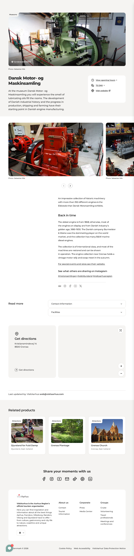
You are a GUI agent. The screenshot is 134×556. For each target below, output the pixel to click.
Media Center (86, 511)
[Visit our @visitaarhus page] (74, 479)
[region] (92, 351)
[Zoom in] (121, 366)
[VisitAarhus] (25, 495)
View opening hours (105, 80)
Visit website (102, 90)
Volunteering (106, 511)
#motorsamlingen (67, 276)
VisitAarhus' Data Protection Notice (109, 548)
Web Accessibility (82, 548)
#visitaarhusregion (102, 276)
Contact (62, 508)
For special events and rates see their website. (81, 264)
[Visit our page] (51, 479)
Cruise (103, 508)
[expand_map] (121, 330)
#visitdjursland (85, 276)
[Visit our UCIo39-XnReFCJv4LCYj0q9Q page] (59, 479)
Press (82, 508)
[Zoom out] (121, 373)
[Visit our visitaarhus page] (44, 479)
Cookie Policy (65, 548)
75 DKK (99, 85)
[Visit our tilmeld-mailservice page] (67, 479)
